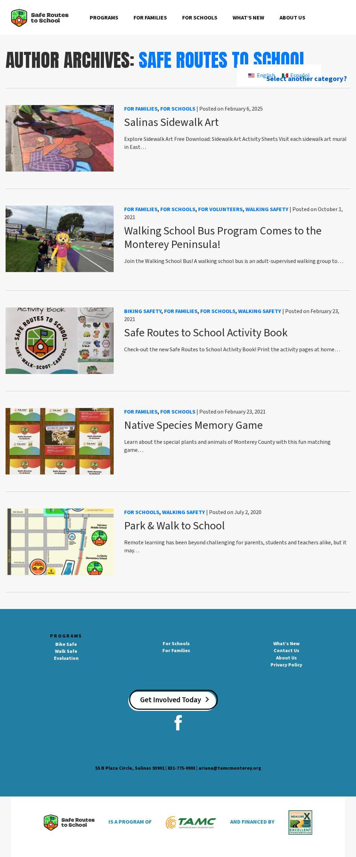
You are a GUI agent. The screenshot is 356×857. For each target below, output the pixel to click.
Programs (104, 18)
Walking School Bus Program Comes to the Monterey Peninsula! (223, 237)
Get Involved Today (170, 700)
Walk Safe (66, 651)
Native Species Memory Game (193, 425)
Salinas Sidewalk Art (171, 122)
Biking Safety (142, 311)
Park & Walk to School (174, 526)
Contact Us (286, 650)
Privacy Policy (286, 665)
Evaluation (66, 658)
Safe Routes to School (223, 60)
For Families (150, 18)
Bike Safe (66, 644)
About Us (292, 18)
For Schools (199, 18)
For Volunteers (220, 209)
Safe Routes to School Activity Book (206, 333)
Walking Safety (267, 209)
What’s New (248, 18)
